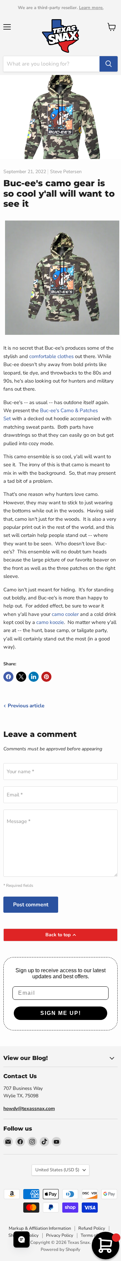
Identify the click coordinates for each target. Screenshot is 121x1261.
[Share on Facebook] (8, 677)
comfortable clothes (51, 356)
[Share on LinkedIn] (34, 677)
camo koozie (50, 622)
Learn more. (91, 8)
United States (57, 1170)
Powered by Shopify (60, 1250)
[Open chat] (21, 1239)
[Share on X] (21, 677)
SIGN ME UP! (60, 1013)
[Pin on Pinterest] (46, 677)
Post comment (30, 904)
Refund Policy (91, 1228)
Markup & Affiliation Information (40, 1228)
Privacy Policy (59, 1235)
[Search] (108, 64)
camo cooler (65, 614)
